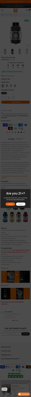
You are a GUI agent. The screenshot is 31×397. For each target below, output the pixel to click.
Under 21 (20, 204)
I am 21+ (10, 204)
